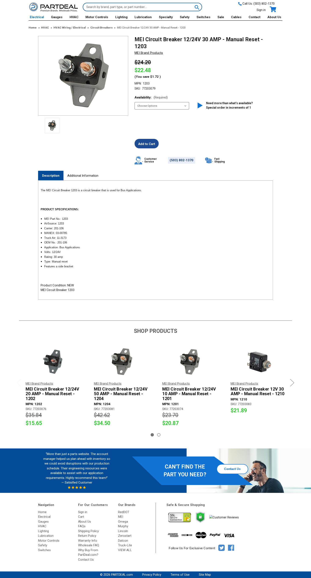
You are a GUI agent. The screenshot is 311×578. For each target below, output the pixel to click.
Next (292, 382)
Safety (185, 17)
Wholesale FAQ (88, 545)
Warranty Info (87, 540)
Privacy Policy (151, 575)
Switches (203, 17)
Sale (220, 17)
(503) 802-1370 (264, 3)
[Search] (196, 7)
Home (42, 512)
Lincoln (123, 531)
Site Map (205, 575)
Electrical (37, 17)
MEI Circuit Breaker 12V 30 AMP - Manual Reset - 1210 (257, 391)
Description (50, 176)
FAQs (81, 526)
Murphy (123, 526)
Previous (19, 382)
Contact (254, 17)
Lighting (121, 17)
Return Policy (87, 536)
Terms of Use (180, 575)
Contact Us (232, 469)
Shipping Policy (88, 531)
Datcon (123, 540)
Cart (81, 517)
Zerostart (124, 536)
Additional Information (82, 176)
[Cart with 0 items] (272, 9)
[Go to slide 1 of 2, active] (152, 434)
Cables (236, 17)
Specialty (166, 17)
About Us (274, 17)
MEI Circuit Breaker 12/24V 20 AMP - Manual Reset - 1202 (52, 394)
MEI (120, 517)
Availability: (151, 97)
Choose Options (53, 361)
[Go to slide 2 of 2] (158, 434)
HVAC (74, 17)
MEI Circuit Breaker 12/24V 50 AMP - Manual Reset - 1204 (120, 394)
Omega (123, 521)
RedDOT (123, 512)
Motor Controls (96, 17)
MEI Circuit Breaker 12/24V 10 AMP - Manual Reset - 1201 (189, 394)
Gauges (56, 17)
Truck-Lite (125, 545)
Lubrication (143, 17)
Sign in (261, 10)
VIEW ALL (125, 550)
